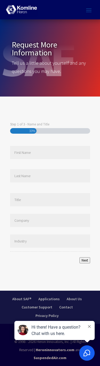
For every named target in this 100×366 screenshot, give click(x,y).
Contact (66, 307)
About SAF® (21, 299)
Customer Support (37, 307)
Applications (49, 299)
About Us (74, 299)
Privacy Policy (47, 315)
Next (85, 260)
